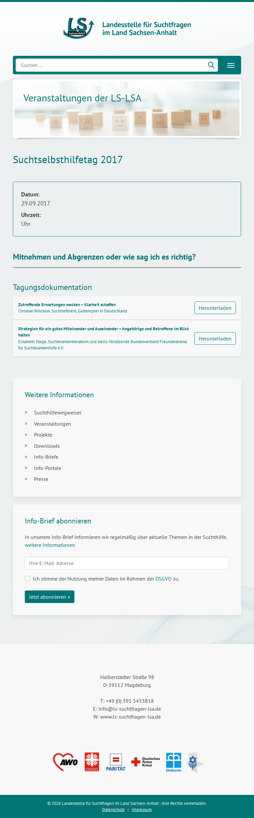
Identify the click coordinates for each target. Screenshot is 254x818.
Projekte (43, 434)
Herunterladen (215, 307)
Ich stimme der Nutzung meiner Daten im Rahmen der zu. (106, 578)
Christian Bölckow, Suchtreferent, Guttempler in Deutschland (72, 308)
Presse (41, 479)
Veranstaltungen (52, 423)
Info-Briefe (46, 456)
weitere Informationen (50, 545)
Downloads (47, 446)
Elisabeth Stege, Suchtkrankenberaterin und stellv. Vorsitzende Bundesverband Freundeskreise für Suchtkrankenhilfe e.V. (103, 338)
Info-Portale (47, 468)
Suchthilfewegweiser (57, 412)
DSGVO (163, 578)
